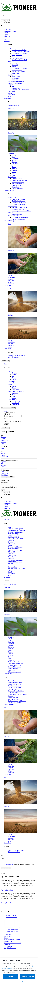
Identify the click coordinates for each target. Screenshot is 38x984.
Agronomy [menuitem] (7, 98)
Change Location (11, 413)
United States (5, 360)
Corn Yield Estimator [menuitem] (18, 209)
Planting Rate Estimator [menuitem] (19, 199)
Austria (14, 386)
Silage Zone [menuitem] (15, 187)
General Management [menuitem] (18, 182)
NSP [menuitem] (13, 86)
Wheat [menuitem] (10, 96)
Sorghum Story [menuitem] (16, 88)
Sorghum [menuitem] (10, 85)
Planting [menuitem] (14, 168)
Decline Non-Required (27, 976)
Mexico (14, 398)
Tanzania (14, 378)
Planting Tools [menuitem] (12, 197)
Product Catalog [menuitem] (9, 221)
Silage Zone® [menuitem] (16, 76)
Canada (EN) (16, 401)
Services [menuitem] (10, 212)
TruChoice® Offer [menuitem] (13, 216)
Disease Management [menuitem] (18, 188)
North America (12, 399)
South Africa (15, 376)
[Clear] (5, 418)
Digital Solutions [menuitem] (17, 214)
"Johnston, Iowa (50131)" (8, 408)
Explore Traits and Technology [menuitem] (21, 51)
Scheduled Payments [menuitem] (10, 31)
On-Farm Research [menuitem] (17, 178)
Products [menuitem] (7, 41)
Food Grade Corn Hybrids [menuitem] (19, 60)
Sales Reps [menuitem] (7, 348)
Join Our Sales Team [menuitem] (14, 357)
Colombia (15, 396)
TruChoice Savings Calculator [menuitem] (20, 217)
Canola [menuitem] (10, 93)
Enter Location (5, 480)
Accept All (10, 976)
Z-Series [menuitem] (14, 63)
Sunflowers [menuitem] (11, 91)
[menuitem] (14, 105)
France (14, 388)
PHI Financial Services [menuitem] (18, 219)
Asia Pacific (11, 381)
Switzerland (15, 389)
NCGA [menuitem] (14, 56)
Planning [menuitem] (14, 167)
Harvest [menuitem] (14, 172)
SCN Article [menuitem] (15, 73)
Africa (10, 371)
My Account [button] (5, 22)
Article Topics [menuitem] (12, 177)
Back (5, 39)
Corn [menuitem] (9, 48)
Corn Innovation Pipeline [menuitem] (19, 50)
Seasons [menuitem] (10, 165)
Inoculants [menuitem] (15, 80)
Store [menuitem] (13, 173)
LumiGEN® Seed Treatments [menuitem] (16, 81)
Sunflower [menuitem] (15, 163)
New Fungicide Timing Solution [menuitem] (21, 211)
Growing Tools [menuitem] (12, 206)
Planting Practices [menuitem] (17, 185)
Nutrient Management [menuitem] (18, 183)
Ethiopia (14, 373)
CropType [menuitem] (11, 153)
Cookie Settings (19, 981)
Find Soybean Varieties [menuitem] (18, 71)
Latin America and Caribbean (16, 391)
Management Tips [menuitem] (17, 55)
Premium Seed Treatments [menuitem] (19, 53)
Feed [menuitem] (13, 175)
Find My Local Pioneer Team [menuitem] (16, 356)
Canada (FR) (15, 403)
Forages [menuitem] (10, 75)
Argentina (15, 393)
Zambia (14, 379)
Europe (10, 384)
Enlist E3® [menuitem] (15, 65)
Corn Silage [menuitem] (15, 78)
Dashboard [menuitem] (7, 29)
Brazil (13, 394)
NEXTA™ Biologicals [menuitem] (15, 83)
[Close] (5, 413)
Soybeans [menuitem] (11, 61)
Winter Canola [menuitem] (12, 94)
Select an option (5, 868)
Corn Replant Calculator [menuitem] (19, 202)
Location (7, 414)
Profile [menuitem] (6, 32)
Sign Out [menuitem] (7, 36)
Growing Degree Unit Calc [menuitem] (20, 207)
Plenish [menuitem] (14, 66)
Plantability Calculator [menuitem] (18, 201)
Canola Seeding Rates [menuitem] (18, 204)
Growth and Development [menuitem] (19, 180)
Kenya (14, 374)
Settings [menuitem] (6, 34)
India (13, 383)
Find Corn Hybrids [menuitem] (17, 58)
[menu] (1, 3)
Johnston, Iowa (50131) (7, 477)
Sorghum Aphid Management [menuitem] (20, 90)
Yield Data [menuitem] (7, 285)
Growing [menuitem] (14, 170)
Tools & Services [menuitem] (9, 190)
